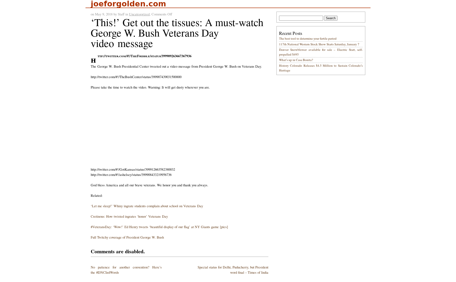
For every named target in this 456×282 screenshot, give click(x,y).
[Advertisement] (180, 128)
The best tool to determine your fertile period (308, 38)
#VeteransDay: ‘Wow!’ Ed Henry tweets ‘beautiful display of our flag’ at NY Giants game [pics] (159, 227)
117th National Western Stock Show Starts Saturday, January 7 (319, 44)
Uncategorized (139, 14)
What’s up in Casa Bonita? (296, 60)
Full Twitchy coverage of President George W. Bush (127, 237)
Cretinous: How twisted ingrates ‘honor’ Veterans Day (129, 216)
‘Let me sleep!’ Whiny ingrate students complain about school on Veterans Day (147, 206)
